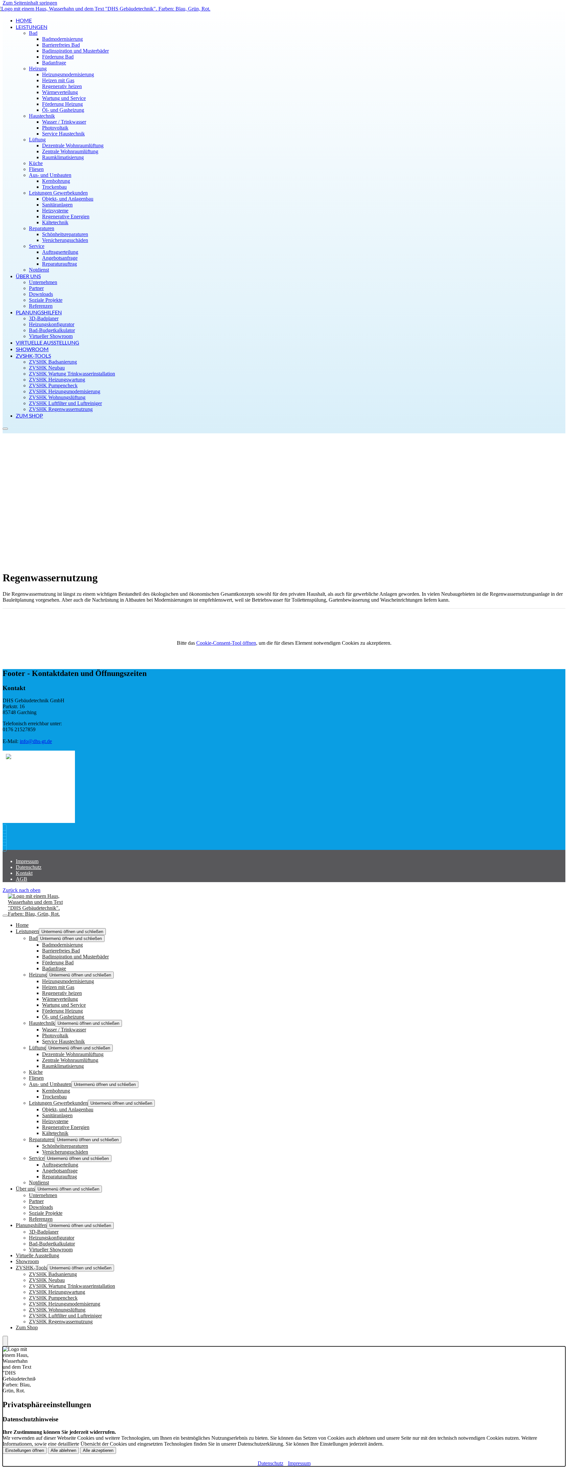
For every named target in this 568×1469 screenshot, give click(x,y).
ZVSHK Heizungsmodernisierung (64, 391)
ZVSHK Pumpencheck (53, 385)
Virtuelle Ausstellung (47, 342)
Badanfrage (54, 62)
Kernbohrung (56, 181)
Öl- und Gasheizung (63, 110)
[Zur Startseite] (41, 914)
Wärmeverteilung (60, 92)
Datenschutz (28, 867)
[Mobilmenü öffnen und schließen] (5, 429)
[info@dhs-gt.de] (6, 835)
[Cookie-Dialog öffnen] (5, 1341)
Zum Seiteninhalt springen (30, 3)
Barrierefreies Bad (61, 45)
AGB (21, 879)
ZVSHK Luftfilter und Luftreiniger (65, 403)
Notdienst (39, 270)
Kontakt (24, 873)
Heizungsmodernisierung (68, 74)
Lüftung (37, 139)
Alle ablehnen (63, 1450)
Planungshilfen (39, 312)
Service (36, 246)
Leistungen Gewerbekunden (58, 193)
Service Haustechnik (63, 133)
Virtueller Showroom (51, 336)
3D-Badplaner (44, 318)
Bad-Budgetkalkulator (52, 330)
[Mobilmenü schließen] (5, 916)
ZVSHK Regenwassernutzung (61, 409)
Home (24, 20)
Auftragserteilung (60, 252)
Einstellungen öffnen (24, 1450)
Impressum (27, 861)
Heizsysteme (55, 210)
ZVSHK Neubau (47, 368)
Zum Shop (29, 415)
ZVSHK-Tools (33, 355)
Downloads (41, 294)
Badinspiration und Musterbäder (75, 51)
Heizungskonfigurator (51, 324)
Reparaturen (41, 228)
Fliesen (36, 169)
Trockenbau (54, 187)
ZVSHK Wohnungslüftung (57, 397)
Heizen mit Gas (58, 80)
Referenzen (41, 306)
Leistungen (31, 27)
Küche (36, 163)
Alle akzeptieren (98, 1450)
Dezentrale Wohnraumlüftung (73, 145)
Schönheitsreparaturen (65, 234)
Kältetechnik (55, 222)
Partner (36, 288)
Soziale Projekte (45, 300)
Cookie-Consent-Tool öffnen (226, 643)
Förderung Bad (58, 57)
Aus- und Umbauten (50, 175)
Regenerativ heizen (62, 86)
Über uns (28, 276)
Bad (33, 33)
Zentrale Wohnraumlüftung (70, 151)
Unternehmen (43, 282)
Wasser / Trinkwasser (64, 122)
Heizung (38, 68)
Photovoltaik (55, 128)
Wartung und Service (64, 98)
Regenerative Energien (65, 216)
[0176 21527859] (6, 829)
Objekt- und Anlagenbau (67, 199)
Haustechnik (42, 116)
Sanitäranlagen (57, 204)
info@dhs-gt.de (36, 741)
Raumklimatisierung (63, 157)
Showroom (32, 349)
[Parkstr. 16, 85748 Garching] (6, 841)
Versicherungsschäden (65, 240)
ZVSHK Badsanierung (53, 362)
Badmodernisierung (62, 39)
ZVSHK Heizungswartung (57, 379)
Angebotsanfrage (60, 258)
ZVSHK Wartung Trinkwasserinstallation (72, 373)
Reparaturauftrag (59, 264)
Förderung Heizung (62, 104)
